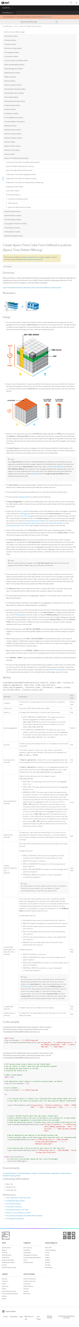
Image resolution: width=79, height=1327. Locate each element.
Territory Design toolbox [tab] (13, 219)
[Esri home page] (5, 2)
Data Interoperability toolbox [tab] (14, 64)
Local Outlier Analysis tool (57, 523)
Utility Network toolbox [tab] (12, 232)
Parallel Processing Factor (57, 669)
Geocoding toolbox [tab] (11, 97)
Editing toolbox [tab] (10, 81)
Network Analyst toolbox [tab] (13, 134)
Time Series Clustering (13, 195)
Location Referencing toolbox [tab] (15, 121)
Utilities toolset (12, 203)
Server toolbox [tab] (10, 154)
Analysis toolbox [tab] (10, 40)
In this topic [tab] (8, 266)
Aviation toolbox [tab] (10, 44)
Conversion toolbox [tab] (11, 56)
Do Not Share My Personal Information (66, 1317)
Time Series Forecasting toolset (17, 199)
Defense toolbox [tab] (10, 77)
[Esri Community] (65, 1237)
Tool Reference (7, 13)
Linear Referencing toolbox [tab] (14, 117)
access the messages (26, 516)
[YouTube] (73, 1237)
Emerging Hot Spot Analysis (14, 187)
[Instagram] (69, 1237)
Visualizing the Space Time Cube (17, 525)
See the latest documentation (33, 259)
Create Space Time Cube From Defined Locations (21, 178)
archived (30, 257)
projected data (23, 497)
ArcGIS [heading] (4, 1243)
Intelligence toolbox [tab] (12, 113)
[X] (69, 1233)
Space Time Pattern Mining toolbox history (19, 170)
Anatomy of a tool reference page (14, 32)
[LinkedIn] (73, 1233)
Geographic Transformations (61, 1173)
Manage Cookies (49, 1317)
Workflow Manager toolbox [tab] (14, 236)
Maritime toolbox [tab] (10, 126)
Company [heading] (5, 1274)
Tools (16, 26)
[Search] (71, 2)
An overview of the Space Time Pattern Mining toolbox (23, 162)
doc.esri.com (47, 17)
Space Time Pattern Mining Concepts (19, 207)
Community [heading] (27, 1243)
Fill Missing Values (20, 615)
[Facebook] (65, 1233)
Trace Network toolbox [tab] (12, 228)
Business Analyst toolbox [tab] (13, 48)
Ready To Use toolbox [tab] (12, 150)
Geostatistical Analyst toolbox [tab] (15, 101)
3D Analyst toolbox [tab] (11, 36)
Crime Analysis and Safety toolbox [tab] (16, 60)
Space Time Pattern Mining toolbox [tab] (17, 158)
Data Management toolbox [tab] (14, 69)
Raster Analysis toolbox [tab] (13, 146)
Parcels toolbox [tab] (10, 142)
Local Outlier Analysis (12, 191)
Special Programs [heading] (29, 1274)
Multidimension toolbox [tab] (13, 130)
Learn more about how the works (32, 287)
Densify (34, 474)
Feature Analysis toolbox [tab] (13, 85)
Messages (24, 513)
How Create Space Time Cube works (18, 1198)
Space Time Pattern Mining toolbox (30, 26)
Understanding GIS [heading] (51, 1243)
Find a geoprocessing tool (15, 1218)
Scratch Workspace (24, 1173)
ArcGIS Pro (6, 8)
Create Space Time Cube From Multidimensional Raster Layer (25, 182)
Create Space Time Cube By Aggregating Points (21, 174)
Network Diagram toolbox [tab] (13, 138)
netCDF (25, 511)
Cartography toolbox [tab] (12, 52)
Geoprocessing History (38, 521)
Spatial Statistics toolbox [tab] (13, 215)
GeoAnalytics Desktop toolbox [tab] (15, 89)
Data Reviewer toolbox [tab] (12, 73)
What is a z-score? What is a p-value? (18, 1213)
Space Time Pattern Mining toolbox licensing (20, 166)
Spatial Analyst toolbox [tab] (12, 211)
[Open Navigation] (76, 2)
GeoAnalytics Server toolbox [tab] (14, 93)
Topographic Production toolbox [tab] (16, 223)
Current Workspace (9, 1173)
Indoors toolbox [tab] (10, 109)
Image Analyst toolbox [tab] (12, 105)
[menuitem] (12, 1247)
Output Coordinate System (41, 1173)
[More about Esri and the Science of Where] (6, 1236)
